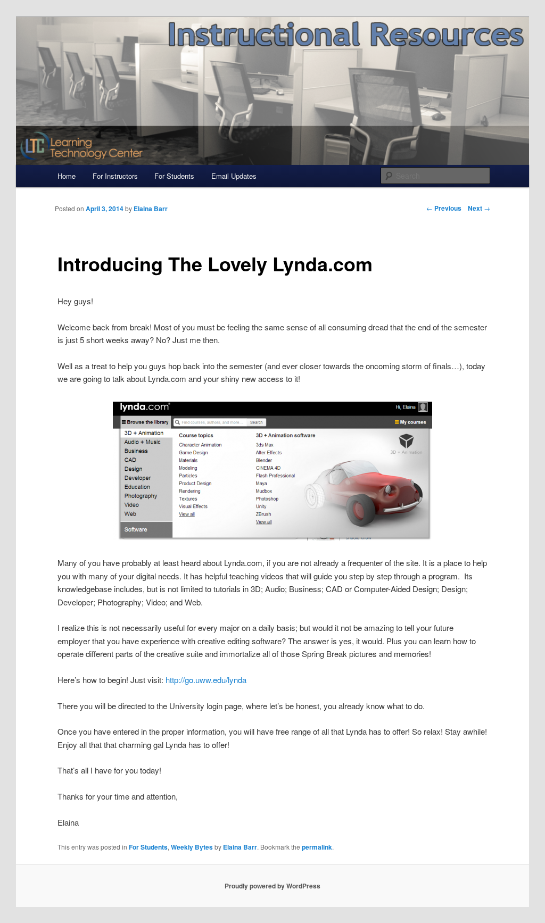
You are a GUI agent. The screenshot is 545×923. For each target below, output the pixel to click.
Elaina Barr (240, 847)
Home (66, 176)
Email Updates (234, 176)
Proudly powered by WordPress (272, 886)
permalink (317, 847)
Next (479, 208)
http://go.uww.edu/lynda (206, 679)
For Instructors (115, 176)
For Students (174, 176)
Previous (443, 208)
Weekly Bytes (192, 847)
